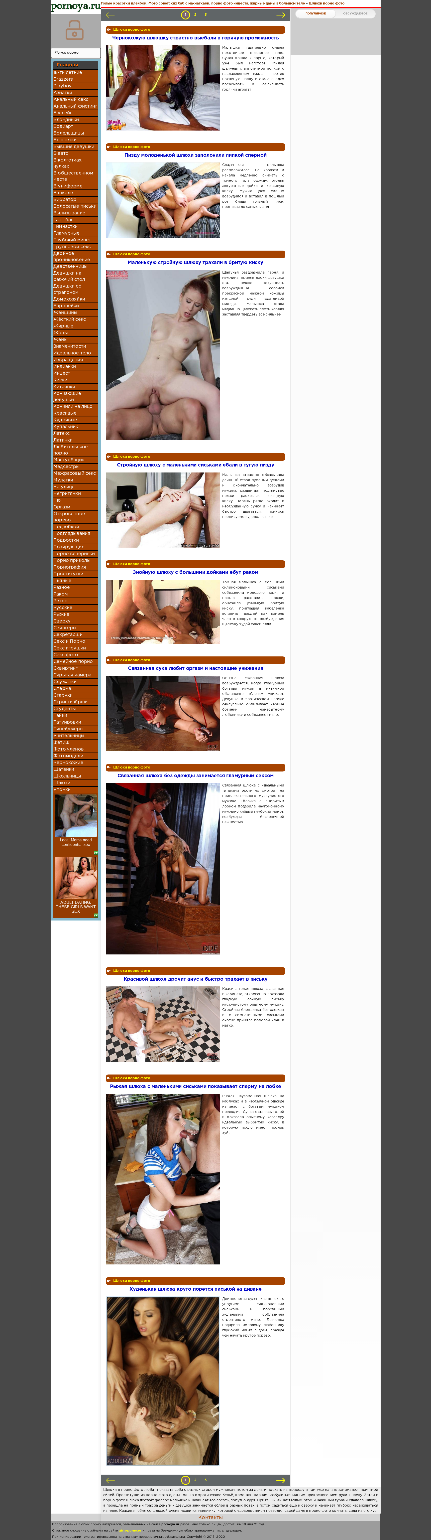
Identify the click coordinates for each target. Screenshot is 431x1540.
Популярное (316, 13)
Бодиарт (63, 127)
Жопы (60, 333)
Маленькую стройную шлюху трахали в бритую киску (195, 263)
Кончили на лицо (73, 407)
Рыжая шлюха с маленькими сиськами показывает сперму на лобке (195, 1086)
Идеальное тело (72, 353)
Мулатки (63, 480)
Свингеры (64, 628)
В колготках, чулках (67, 163)
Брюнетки (65, 140)
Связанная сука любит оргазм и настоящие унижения (195, 668)
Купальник (65, 427)
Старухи (63, 695)
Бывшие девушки (73, 147)
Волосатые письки (75, 206)
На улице (64, 487)
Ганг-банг (64, 220)
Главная (67, 65)
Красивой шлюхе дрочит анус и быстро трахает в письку (196, 979)
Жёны (60, 340)
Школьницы (67, 776)
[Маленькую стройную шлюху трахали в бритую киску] (164, 355)
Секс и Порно (69, 641)
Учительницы (68, 736)
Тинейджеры (68, 729)
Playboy (62, 86)
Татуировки (67, 722)
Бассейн (63, 113)
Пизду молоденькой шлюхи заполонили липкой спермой (195, 155)
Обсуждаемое (355, 13)
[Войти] (75, 30)
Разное (61, 588)
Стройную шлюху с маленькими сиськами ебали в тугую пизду (195, 465)
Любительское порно (70, 450)
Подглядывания (71, 534)
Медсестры (66, 467)
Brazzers (63, 79)
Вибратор (64, 200)
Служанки (65, 682)
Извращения (68, 360)
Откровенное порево (69, 517)
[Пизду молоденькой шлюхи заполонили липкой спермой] (164, 200)
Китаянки (64, 387)
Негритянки (67, 494)
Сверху (62, 621)
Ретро (60, 601)
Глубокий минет (72, 240)
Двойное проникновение (71, 257)
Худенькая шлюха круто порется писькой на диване (195, 1289)
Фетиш (61, 743)
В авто (61, 153)
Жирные (63, 326)
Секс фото (65, 655)
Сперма (62, 689)
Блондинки (66, 120)
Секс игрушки (69, 648)
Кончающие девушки (67, 397)
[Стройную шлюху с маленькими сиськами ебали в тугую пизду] (164, 510)
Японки (62, 790)
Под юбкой (66, 527)
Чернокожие (68, 763)
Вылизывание (69, 213)
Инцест (61, 373)
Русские (62, 608)
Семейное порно (73, 662)
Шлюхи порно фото (131, 29)
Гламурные (66, 233)
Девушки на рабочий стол (69, 276)
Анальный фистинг (75, 106)
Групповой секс (72, 247)
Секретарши (68, 635)
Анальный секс (70, 100)
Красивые (65, 413)
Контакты (210, 1517)
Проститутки (68, 574)
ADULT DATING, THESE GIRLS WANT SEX (76, 907)
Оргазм (61, 507)
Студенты (64, 709)
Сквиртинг (65, 668)
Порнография (69, 567)
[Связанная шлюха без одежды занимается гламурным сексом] (164, 868)
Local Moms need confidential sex (76, 842)
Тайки (60, 716)
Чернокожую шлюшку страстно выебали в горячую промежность (195, 38)
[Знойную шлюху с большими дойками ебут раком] (164, 612)
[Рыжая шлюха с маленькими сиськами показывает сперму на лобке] (164, 1179)
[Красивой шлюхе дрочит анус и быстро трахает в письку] (164, 1024)
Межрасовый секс (74, 473)
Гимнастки (65, 227)
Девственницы (70, 267)
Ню (57, 500)
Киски (60, 380)
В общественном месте (73, 176)
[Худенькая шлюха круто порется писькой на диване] (164, 1381)
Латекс (61, 434)
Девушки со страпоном (67, 289)
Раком (60, 594)
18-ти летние (67, 73)
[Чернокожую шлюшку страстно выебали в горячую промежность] (164, 87)
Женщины (65, 313)
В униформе (68, 186)
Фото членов (68, 749)
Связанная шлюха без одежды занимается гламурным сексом (195, 776)
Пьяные (62, 581)
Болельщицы (68, 133)
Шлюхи (61, 783)
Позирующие (69, 547)
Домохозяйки (69, 299)
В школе (63, 193)
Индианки (64, 367)
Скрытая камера (72, 675)
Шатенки (63, 769)
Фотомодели (68, 756)
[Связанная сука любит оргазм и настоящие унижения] (164, 713)
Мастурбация (69, 460)
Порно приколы (72, 561)
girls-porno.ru (130, 1530)
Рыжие (61, 614)
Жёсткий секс (69, 319)
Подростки (66, 540)
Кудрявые (65, 420)
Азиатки (62, 93)
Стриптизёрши (70, 702)
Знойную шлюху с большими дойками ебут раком (195, 572)
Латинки (63, 440)
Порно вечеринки (74, 554)
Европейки (66, 306)
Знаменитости (69, 346)
